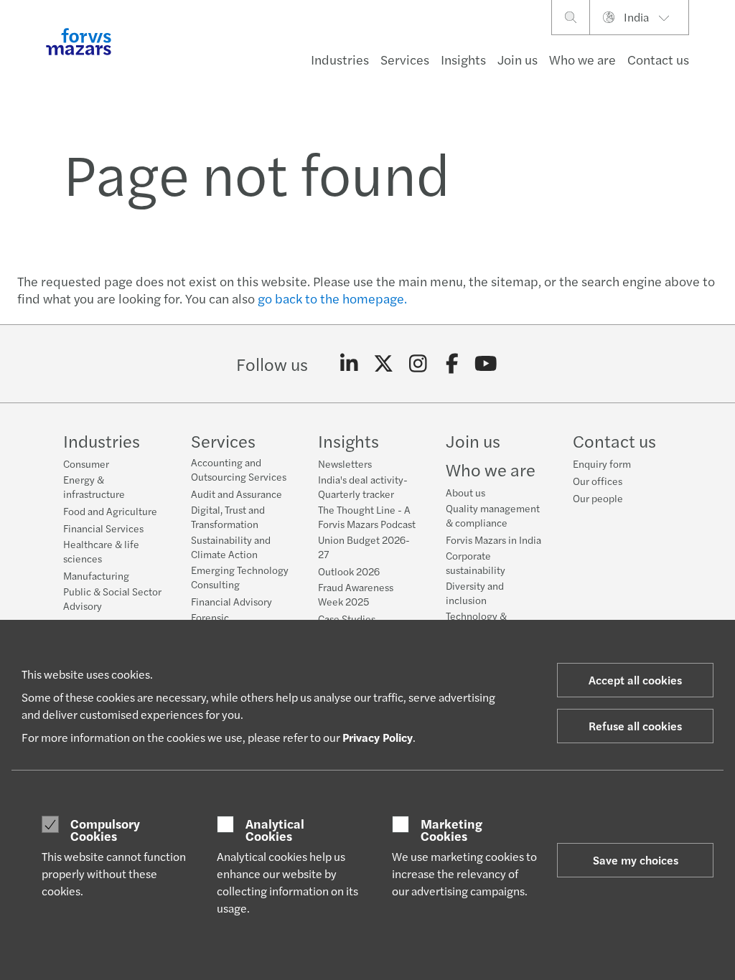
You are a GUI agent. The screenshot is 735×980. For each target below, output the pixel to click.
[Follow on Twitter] (383, 364)
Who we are (582, 59)
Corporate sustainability (475, 562)
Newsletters (345, 463)
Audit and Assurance (236, 493)
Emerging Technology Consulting (240, 576)
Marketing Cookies (451, 829)
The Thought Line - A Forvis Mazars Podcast (367, 516)
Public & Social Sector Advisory (112, 598)
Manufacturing (96, 575)
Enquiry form (602, 463)
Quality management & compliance (493, 515)
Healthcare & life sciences (101, 551)
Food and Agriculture (110, 511)
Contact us (658, 59)
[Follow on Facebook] (451, 364)
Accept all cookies (635, 680)
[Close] (719, 54)
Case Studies (346, 618)
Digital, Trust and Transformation (228, 516)
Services (404, 59)
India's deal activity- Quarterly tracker (363, 486)
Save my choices (635, 860)
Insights (463, 59)
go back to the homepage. (332, 298)
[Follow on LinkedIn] (349, 364)
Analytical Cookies (274, 829)
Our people (598, 498)
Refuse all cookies (635, 725)
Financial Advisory (231, 601)
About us (465, 492)
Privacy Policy (377, 737)
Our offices (597, 480)
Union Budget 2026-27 (364, 546)
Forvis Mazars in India (493, 539)
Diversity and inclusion (475, 592)
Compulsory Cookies (105, 829)
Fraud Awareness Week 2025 (355, 594)
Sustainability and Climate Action (231, 546)
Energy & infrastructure (94, 486)
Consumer (86, 463)
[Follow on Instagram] (418, 364)
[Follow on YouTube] (486, 364)
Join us (517, 59)
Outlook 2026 (349, 571)
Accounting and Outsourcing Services (238, 469)
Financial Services (103, 528)
